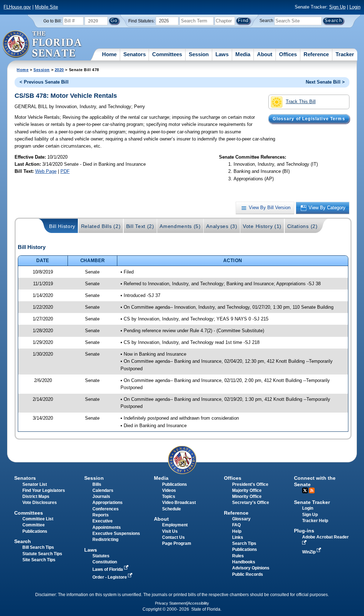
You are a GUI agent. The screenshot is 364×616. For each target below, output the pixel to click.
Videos (169, 490)
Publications (174, 484)
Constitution (104, 562)
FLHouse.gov (17, 7)
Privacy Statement (171, 603)
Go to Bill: (52, 21)
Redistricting (105, 539)
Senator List (34, 484)
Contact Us (173, 537)
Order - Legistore (110, 577)
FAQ (236, 525)
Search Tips (244, 543)
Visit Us (170, 531)
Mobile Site (46, 7)
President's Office (250, 484)
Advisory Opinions (250, 568)
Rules (238, 556)
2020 (59, 70)
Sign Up (337, 7)
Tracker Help (315, 521)
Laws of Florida (108, 569)
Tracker (345, 54)
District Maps (35, 496)
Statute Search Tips (42, 554)
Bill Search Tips (38, 547)
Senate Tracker (312, 502)
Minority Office (247, 496)
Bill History (62, 226)
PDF (65, 171)
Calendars (102, 490)
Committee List (37, 519)
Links (237, 537)
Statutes (100, 556)
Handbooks (243, 562)
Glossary (241, 519)
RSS (312, 490)
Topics (168, 496)
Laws (222, 54)
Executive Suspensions (116, 533)
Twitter (305, 490)
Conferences (105, 509)
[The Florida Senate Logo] (42, 44)
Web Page (46, 171)
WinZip (309, 552)
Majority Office (247, 490)
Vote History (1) (262, 226)
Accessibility (198, 603)
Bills (96, 484)
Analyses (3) (221, 226)
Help (236, 531)
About (264, 54)
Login (354, 7)
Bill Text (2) (140, 226)
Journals (101, 496)
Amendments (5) (180, 226)
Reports (100, 515)
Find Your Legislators (43, 490)
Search (266, 20)
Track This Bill (301, 101)
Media (242, 54)
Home (109, 54)
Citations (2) (302, 226)
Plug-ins (304, 530)
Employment (175, 525)
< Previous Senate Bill (44, 82)
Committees (167, 54)
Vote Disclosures (39, 502)
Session (199, 54)
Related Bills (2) (101, 226)
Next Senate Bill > (325, 82)
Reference (316, 54)
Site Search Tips (38, 560)
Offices (288, 54)
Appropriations (107, 502)
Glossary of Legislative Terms (309, 119)
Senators (134, 54)
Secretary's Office (250, 502)
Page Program (176, 543)
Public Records (247, 574)
